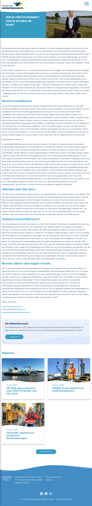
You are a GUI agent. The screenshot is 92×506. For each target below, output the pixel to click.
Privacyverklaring (53, 477)
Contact (49, 480)
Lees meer (14, 337)
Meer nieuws (46, 452)
